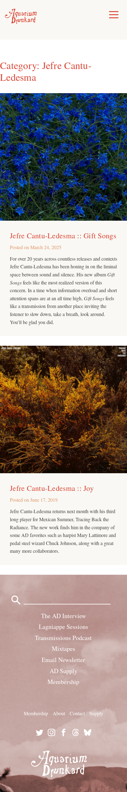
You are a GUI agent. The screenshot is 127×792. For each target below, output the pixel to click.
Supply (96, 713)
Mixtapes (63, 648)
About (59, 713)
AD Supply (63, 671)
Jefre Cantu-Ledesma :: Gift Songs (63, 235)
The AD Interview (63, 616)
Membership (63, 681)
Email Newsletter (63, 660)
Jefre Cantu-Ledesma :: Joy (52, 488)
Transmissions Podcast (63, 638)
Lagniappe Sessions (63, 626)
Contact (77, 713)
